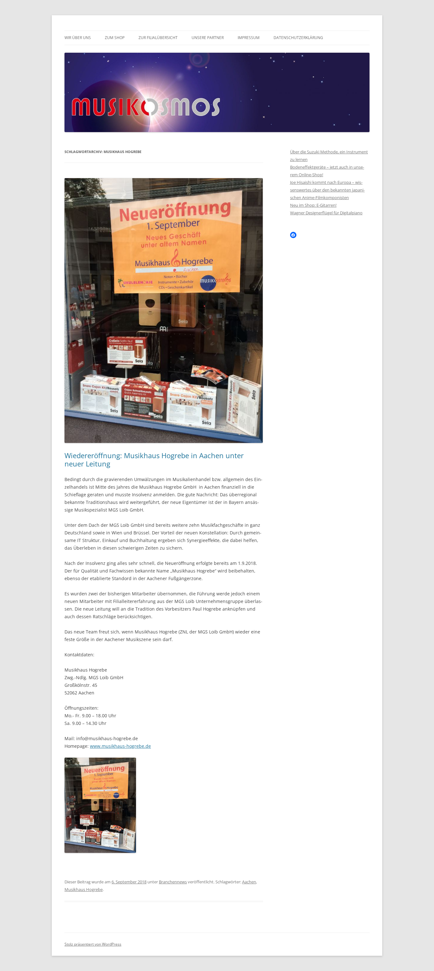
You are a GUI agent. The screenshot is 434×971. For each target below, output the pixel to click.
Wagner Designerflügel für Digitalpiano (326, 213)
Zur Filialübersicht (158, 37)
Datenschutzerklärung (298, 37)
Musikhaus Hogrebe (83, 889)
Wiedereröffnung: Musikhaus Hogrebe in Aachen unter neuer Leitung (154, 459)
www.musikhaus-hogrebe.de (120, 746)
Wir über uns (77, 37)
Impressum (249, 37)
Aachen (249, 882)
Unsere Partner (208, 37)
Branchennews (173, 882)
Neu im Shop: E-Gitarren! (313, 205)
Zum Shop (115, 37)
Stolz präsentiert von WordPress (92, 944)
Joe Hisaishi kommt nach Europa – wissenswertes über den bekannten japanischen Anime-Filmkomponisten (327, 189)
